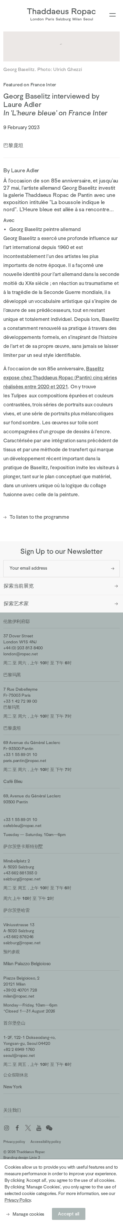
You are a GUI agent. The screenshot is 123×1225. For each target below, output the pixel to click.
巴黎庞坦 (12, 728)
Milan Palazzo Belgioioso (27, 963)
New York (12, 1086)
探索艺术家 (16, 604)
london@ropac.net (20, 653)
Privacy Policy (17, 1200)
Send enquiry (112, 568)
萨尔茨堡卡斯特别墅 (23, 846)
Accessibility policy (45, 1142)
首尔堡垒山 (14, 1022)
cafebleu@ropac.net (22, 825)
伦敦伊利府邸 (16, 621)
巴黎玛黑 (12, 674)
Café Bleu (12, 781)
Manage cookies (28, 1214)
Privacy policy (14, 1142)
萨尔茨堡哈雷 (16, 910)
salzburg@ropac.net (21, 878)
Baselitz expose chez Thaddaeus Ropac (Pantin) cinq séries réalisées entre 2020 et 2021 (60, 378)
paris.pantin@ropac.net (24, 760)
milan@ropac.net (18, 996)
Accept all (68, 1214)
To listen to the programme (36, 517)
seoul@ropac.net (19, 1055)
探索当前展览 (19, 586)
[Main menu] (112, 15)
